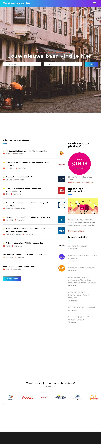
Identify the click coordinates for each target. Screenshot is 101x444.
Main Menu (94, 3)
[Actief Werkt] (59, 397)
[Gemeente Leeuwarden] (75, 397)
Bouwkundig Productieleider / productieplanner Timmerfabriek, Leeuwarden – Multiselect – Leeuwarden (82, 280)
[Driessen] (42, 397)
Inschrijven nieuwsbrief (76, 231)
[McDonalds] (92, 397)
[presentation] (3, 403)
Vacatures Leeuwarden (16, 3)
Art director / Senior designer (78, 246)
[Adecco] (25, 397)
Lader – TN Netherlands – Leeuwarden (81, 307)
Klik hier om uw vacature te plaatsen (80, 182)
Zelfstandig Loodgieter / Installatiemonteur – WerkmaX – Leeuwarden (79, 295)
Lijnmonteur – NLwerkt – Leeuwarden (81, 268)
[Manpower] (9, 397)
